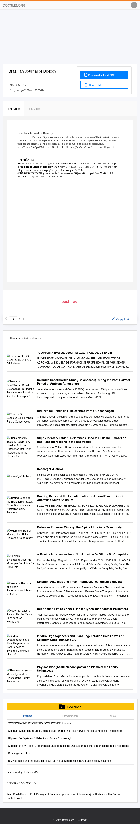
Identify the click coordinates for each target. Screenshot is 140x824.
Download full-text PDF (101, 75)
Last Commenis (70, 715)
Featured (27, 715)
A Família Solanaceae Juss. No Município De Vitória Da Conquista (82, 554)
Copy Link (122, 319)
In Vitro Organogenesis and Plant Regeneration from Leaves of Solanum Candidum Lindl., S (80, 638)
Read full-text (96, 85)
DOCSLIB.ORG (14, 5)
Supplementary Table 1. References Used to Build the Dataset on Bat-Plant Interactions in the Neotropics (81, 440)
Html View (13, 108)
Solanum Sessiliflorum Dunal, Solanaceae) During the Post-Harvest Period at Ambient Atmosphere (83, 381)
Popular (112, 715)
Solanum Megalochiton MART (24, 772)
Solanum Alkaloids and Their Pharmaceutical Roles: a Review (79, 581)
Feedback (82, 820)
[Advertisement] (70, 38)
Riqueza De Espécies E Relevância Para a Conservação (75, 411)
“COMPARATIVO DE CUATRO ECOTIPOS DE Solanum (74, 353)
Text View (33, 108)
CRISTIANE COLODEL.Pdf (22, 783)
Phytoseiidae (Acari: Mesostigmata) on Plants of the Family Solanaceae (77, 668)
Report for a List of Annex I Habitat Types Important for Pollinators (82, 609)
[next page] (23, 319)
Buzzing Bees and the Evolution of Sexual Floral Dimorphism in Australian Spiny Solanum (81, 498)
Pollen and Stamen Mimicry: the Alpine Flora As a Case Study (79, 527)
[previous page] (6, 319)
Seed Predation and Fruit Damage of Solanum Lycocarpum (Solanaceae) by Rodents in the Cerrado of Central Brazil (66, 796)
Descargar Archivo (50, 469)
